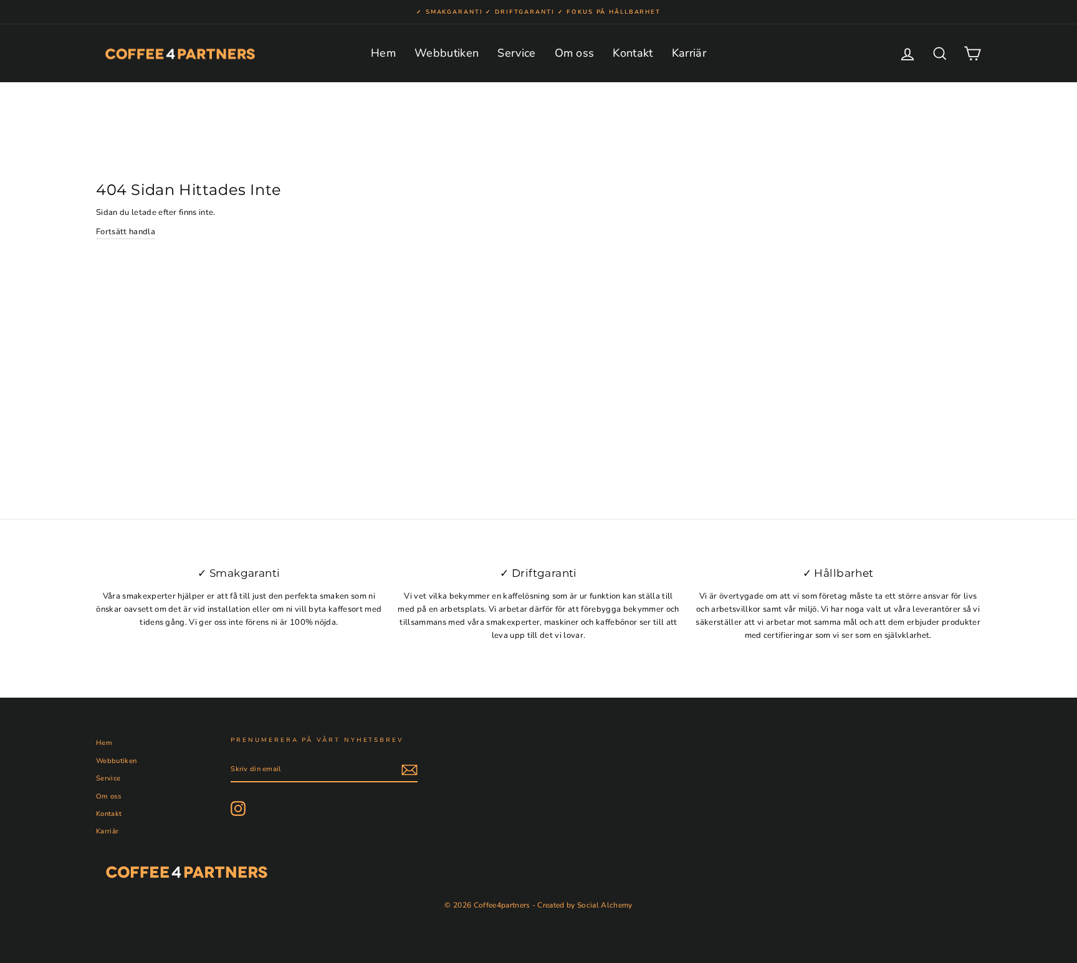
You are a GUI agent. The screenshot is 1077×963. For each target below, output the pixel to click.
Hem (383, 52)
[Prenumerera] (409, 769)
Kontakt (633, 52)
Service (516, 52)
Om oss (575, 52)
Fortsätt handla (125, 231)
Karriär (689, 52)
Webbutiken (446, 52)
